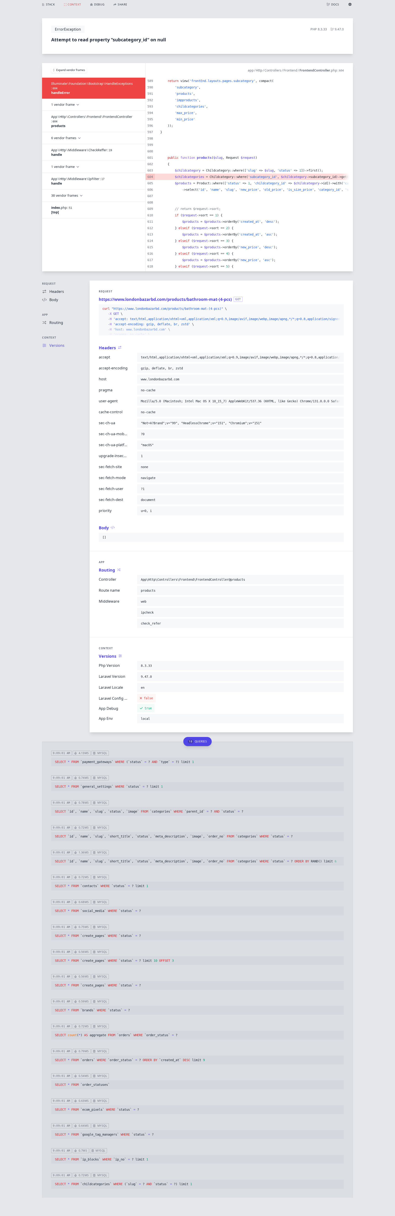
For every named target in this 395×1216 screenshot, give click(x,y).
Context (49, 337)
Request (49, 284)
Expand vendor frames (70, 70)
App (45, 315)
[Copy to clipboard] (338, 309)
